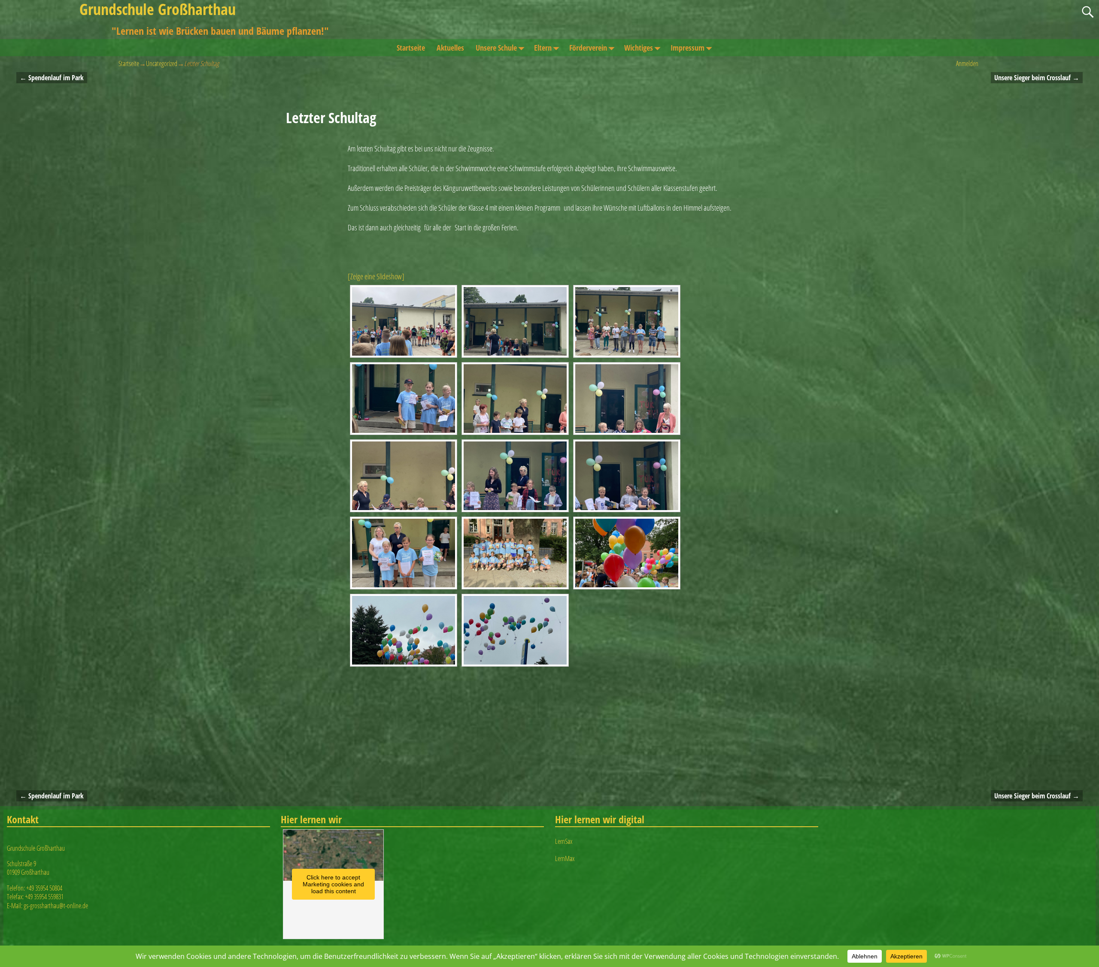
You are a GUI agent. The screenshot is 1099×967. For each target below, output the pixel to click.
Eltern (543, 47)
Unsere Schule (496, 47)
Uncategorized (161, 63)
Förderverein (588, 47)
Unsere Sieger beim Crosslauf (1036, 77)
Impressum (687, 47)
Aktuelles (450, 47)
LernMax (564, 858)
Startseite (411, 47)
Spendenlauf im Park (52, 77)
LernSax (563, 841)
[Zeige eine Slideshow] (376, 276)
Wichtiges (638, 47)
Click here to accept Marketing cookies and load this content (333, 884)
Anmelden (967, 63)
